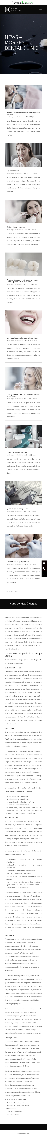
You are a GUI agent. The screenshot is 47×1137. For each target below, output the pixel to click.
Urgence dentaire (13, 171)
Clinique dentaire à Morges (16, 227)
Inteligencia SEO (23, 1133)
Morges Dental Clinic (16, 117)
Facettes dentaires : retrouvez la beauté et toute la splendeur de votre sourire (23, 281)
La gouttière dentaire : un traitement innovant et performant (23, 395)
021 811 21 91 (17, 2)
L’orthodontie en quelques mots (18, 562)
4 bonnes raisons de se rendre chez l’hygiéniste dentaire (23, 113)
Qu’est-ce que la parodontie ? (17, 452)
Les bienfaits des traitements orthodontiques (22, 338)
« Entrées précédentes (13, 591)
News (35, 117)
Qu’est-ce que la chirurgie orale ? (18, 509)
